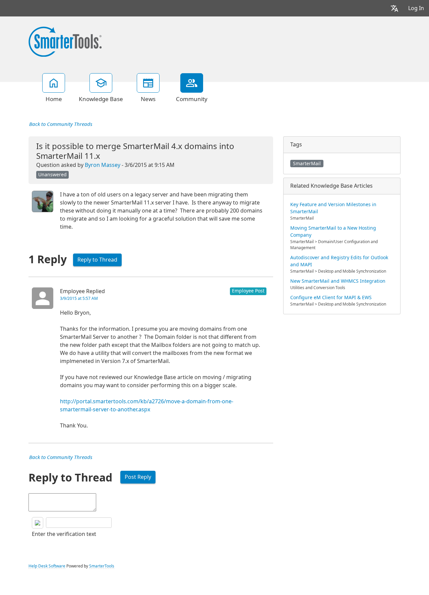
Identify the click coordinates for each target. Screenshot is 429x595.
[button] (394, 8)
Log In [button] (416, 8)
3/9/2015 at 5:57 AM (79, 298)
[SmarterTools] (65, 41)
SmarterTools (101, 566)
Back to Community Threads (60, 124)
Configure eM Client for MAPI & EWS (331, 297)
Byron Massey (102, 165)
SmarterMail (307, 163)
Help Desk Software (46, 566)
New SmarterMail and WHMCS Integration (337, 281)
